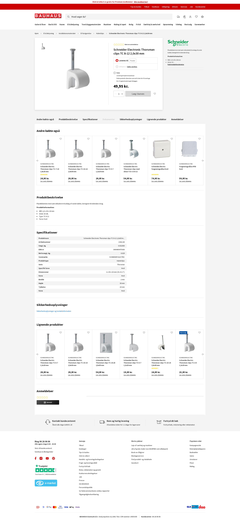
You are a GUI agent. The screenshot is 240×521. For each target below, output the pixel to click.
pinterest (53, 458)
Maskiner (107, 24)
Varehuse (155, 7)
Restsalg (188, 24)
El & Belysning (73, 24)
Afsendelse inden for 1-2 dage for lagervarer (123, 425)
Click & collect (84, 456)
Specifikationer (90, 119)
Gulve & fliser (40, 24)
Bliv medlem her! (141, 2)
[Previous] (38, 160)
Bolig (131, 24)
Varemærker (200, 24)
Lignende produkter (156, 119)
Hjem (36, 33)
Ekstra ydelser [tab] (136, 441)
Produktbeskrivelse (68, 119)
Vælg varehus (132, 67)
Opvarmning (168, 24)
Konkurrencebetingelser (88, 473)
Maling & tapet (120, 24)
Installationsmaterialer (67, 33)
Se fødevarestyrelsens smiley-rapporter (94, 491)
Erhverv (175, 7)
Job (191, 7)
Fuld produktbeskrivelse (176, 64)
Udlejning (165, 7)
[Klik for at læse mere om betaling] (73, 507)
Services (184, 7)
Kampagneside (195, 445)
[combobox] (118, 17)
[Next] (202, 160)
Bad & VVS (52, 24)
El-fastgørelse (86, 33)
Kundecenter (200, 7)
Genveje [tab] (82, 441)
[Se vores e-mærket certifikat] (46, 483)
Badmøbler (194, 452)
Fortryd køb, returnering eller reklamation (179, 425)
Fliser (192, 463)
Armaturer (193, 459)
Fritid (138, 24)
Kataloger (82, 449)
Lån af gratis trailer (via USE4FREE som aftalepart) (149, 449)
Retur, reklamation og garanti (90, 470)
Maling (192, 466)
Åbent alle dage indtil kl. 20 (62, 425)
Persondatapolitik (85, 487)
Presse (81, 480)
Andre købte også (45, 119)
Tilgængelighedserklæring (89, 494)
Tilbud (146, 7)
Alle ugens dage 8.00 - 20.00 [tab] (45, 442)
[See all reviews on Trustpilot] (46, 468)
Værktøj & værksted (152, 24)
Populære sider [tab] (196, 441)
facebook (36, 458)
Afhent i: (122, 66)
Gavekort (134, 463)
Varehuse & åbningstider (44, 452)
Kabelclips (100, 33)
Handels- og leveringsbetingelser (91, 459)
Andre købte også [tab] (48, 131)
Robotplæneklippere (197, 449)
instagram (41, 458)
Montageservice (137, 456)
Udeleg (179, 24)
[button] (48, 402)
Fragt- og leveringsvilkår (88, 463)
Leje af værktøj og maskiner (141, 445)
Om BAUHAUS (84, 484)
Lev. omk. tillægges (46, 181)
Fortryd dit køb (84, 466)
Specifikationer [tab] (47, 232)
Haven (62, 24)
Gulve (192, 456)
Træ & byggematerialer (91, 24)
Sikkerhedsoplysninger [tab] (52, 305)
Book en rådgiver (137, 452)
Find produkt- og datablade (141, 459)
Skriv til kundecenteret (43, 448)
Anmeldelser (177, 119)
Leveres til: (123, 60)
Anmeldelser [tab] (45, 391)
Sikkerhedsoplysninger (131, 119)
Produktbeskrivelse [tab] (50, 197)
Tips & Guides (135, 7)
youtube (47, 458)
